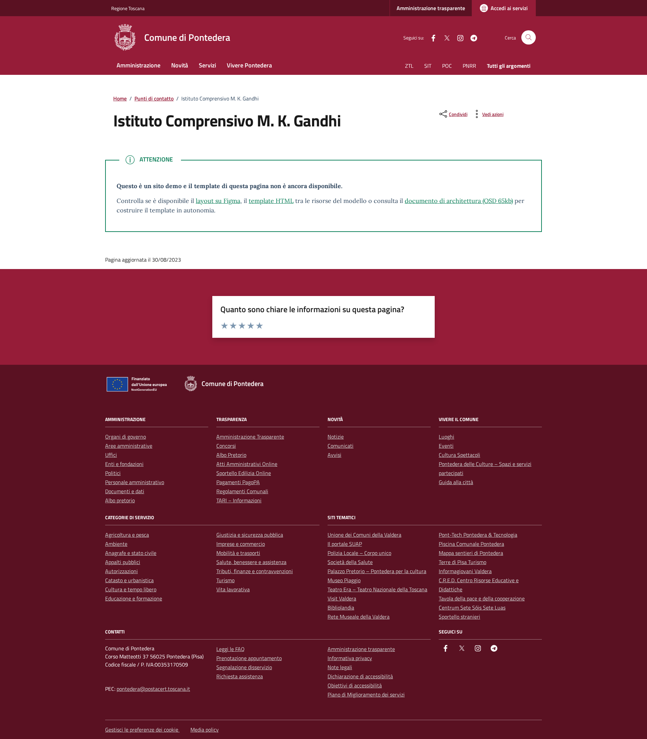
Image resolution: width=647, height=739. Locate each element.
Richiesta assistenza (239, 676)
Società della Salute (350, 562)
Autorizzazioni (121, 571)
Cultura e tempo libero (130, 589)
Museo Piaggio (344, 580)
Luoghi (446, 437)
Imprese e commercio (240, 544)
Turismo (225, 580)
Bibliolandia (341, 607)
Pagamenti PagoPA (238, 482)
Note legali (340, 667)
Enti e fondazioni (124, 464)
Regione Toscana (128, 8)
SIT (427, 66)
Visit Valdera (342, 598)
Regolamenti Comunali (242, 491)
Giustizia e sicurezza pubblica (249, 535)
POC (447, 66)
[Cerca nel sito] (528, 37)
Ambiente (116, 544)
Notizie (336, 437)
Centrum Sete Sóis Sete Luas (472, 607)
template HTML (271, 201)
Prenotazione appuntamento (249, 658)
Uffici (111, 455)
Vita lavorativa (233, 589)
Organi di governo (125, 437)
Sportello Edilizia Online (243, 473)
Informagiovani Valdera (465, 571)
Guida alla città (456, 482)
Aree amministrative (128, 446)
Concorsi (226, 446)
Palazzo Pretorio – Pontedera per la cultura (377, 571)
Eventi (446, 446)
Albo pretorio (120, 500)
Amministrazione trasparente (431, 8)
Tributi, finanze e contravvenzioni (254, 571)
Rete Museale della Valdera (359, 617)
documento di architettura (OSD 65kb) (459, 201)
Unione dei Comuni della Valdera (364, 535)
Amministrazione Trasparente (250, 437)
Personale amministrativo (134, 482)
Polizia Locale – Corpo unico (359, 553)
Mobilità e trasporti (238, 553)
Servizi (207, 65)
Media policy (204, 730)
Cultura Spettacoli (459, 455)
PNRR (469, 66)
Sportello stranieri (459, 617)
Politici (113, 473)
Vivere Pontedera (249, 65)
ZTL (409, 66)
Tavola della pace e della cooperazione (482, 598)
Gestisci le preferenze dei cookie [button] (142, 730)
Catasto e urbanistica (129, 580)
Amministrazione (138, 65)
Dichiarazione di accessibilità (360, 676)
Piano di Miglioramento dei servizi (366, 694)
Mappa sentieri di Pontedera (471, 553)
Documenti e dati (124, 491)
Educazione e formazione (133, 598)
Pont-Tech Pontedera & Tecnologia (478, 535)
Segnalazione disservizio (244, 667)
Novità (179, 65)
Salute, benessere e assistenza (251, 562)
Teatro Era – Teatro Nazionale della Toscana (377, 589)
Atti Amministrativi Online (246, 464)
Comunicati (340, 446)
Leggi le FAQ (230, 649)
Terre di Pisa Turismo (462, 562)
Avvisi (334, 455)
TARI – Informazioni (238, 500)
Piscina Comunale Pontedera (471, 544)
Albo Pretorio (231, 455)
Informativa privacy (350, 658)
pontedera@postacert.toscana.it (153, 689)
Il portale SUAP (345, 544)
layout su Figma (218, 201)
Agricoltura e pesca (127, 535)
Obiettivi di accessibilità (355, 685)
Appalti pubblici (122, 562)
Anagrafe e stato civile (130, 553)
